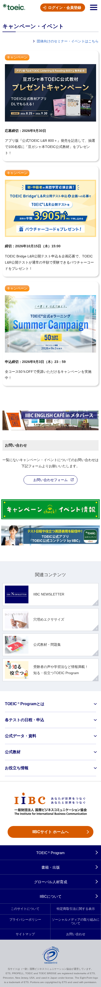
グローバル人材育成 (50, 882)
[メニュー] (93, 7)
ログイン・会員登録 (64, 7)
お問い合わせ (75, 934)
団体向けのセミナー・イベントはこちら (68, 41)
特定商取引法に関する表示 (76, 909)
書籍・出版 (50, 867)
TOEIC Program (50, 853)
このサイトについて (25, 909)
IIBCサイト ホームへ (50, 832)
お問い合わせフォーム (50, 480)
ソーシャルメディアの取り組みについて (76, 921)
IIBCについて (51, 896)
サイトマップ (25, 934)
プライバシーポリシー (25, 919)
